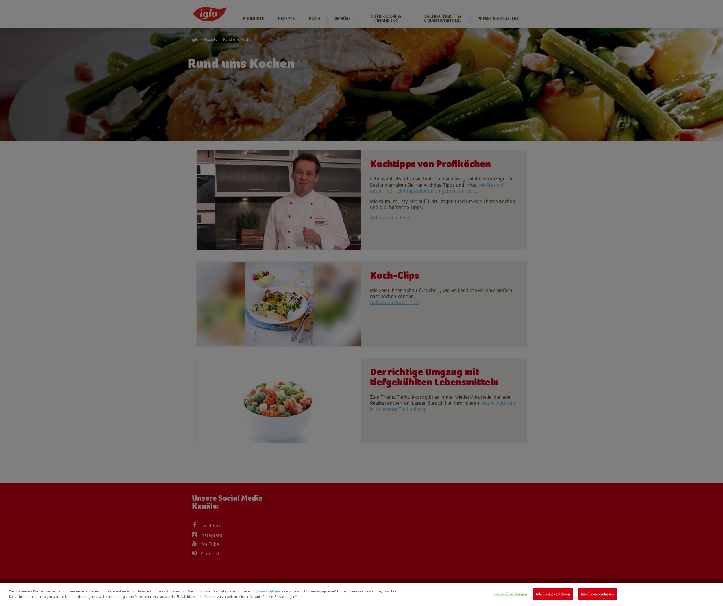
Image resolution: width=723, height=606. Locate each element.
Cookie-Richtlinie (266, 591)
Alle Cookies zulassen (597, 594)
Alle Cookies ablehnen (553, 594)
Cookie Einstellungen (510, 594)
